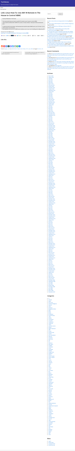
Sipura (49, 407)
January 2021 (51, 124)
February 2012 (51, 252)
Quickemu (50, 396)
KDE (49, 365)
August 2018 (51, 159)
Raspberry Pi (51, 399)
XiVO (49, 433)
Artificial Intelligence (52, 303)
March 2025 (50, 76)
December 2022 (51, 102)
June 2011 (50, 261)
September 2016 (51, 187)
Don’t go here (3, 9)
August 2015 (51, 204)
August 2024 (51, 77)
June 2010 (50, 275)
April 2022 (50, 110)
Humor (49, 360)
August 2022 (51, 104)
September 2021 (51, 115)
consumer (50, 320)
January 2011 (51, 267)
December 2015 (51, 199)
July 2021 (50, 116)
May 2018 (50, 163)
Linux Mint (50, 370)
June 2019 (50, 149)
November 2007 (51, 292)
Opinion (50, 384)
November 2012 (51, 244)
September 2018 (51, 158)
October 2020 (51, 128)
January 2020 (51, 140)
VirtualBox (50, 422)
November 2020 (51, 127)
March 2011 (50, 264)
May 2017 (50, 176)
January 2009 (51, 285)
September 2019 (51, 145)
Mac (49, 371)
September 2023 (51, 90)
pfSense (50, 390)
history (49, 354)
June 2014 (50, 222)
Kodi (49, 366)
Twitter (50, 415)
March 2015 (50, 210)
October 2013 (51, 233)
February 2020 (51, 138)
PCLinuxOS (50, 388)
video (49, 420)
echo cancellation (52, 335)
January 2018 (51, 169)
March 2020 (50, 137)
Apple (49, 301)
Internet (50, 361)
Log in (49, 441)
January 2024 (51, 86)
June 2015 (50, 206)
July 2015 (50, 205)
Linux (29, 48)
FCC (49, 341)
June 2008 (50, 288)
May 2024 (50, 81)
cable (49, 316)
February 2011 (51, 265)
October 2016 (51, 186)
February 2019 (51, 154)
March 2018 (50, 166)
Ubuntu (50, 416)
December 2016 (51, 183)
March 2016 (50, 195)
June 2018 (50, 162)
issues (49, 364)
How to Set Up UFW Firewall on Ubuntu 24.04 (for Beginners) (61, 23)
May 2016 (50, 192)
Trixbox (50, 412)
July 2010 (50, 273)
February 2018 (51, 167)
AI (48, 298)
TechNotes (5, 2)
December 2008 (51, 286)
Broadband (50, 314)
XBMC (32, 48)
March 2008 (50, 290)
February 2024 (51, 85)
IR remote (39, 48)
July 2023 (50, 93)
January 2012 (51, 254)
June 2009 (50, 282)
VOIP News (50, 426)
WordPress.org (51, 445)
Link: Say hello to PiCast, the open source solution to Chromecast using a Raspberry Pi (34, 53)
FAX (49, 340)
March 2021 (50, 121)
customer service (51, 326)
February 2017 (51, 180)
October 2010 (51, 271)
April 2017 (50, 178)
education (50, 337)
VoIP (49, 425)
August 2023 (51, 91)
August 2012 (51, 248)
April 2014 (50, 225)
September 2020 (51, 129)
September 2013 (51, 234)
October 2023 (51, 89)
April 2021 (50, 120)
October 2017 (51, 172)
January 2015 (51, 213)
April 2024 (50, 82)
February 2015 (51, 212)
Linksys (50, 367)
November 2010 (51, 269)
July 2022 (50, 106)
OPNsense (50, 386)
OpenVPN (50, 383)
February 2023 (51, 99)
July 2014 (50, 221)
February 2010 (51, 277)
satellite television (52, 403)
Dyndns (50, 333)
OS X (49, 387)
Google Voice (51, 352)
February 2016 (51, 196)
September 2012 (51, 247)
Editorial (50, 336)
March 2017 (50, 179)
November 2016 (51, 184)
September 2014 (51, 218)
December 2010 (51, 268)
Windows (50, 429)
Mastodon (50, 374)
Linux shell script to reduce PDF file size (56, 44)
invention (50, 362)
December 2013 (51, 230)
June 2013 (50, 238)
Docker (49, 331)
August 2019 (51, 146)
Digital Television (52, 328)
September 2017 (51, 174)
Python (49, 395)
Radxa (49, 398)
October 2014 (51, 217)
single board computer (53, 405)
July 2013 (50, 237)
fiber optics (50, 344)
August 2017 (51, 175)
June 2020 (50, 133)
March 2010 (50, 276)
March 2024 (50, 83)
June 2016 (50, 191)
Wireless (50, 430)
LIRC (42, 48)
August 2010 (51, 272)
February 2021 (51, 123)
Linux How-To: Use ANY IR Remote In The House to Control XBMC (15, 33)
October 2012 (51, 246)
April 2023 (50, 97)
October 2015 (51, 201)
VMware (50, 424)
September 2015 (51, 203)
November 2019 (51, 142)
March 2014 (50, 226)
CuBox (49, 324)
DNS (49, 330)
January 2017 (51, 182)
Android (50, 299)
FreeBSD (50, 345)
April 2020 (50, 136)
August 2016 (51, 188)
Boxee (49, 313)
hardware (50, 353)
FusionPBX (50, 349)
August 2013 (51, 235)
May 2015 (50, 208)
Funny (49, 348)
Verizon (50, 419)
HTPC (27, 48)
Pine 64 (50, 391)
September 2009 (51, 281)
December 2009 (51, 280)
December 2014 (51, 214)
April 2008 (50, 289)
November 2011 (51, 255)
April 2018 (50, 165)
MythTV (50, 375)
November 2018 (51, 155)
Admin (12, 48)
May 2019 (50, 150)
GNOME (50, 350)
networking (50, 377)
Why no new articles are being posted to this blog (58, 21)
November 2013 (51, 231)
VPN (49, 428)
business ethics (51, 315)
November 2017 (51, 171)
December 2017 (51, 170)
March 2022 (50, 111)
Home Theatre (23, 48)
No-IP (49, 378)
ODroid (49, 381)
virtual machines (51, 421)
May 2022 (50, 108)
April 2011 (50, 263)
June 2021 (50, 117)
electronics (50, 339)
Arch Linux (50, 302)
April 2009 (50, 284)
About (1, 7)
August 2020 (51, 131)
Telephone (50, 411)
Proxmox (50, 394)
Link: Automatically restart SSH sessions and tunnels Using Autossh (10, 53)
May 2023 (50, 95)
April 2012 (50, 251)
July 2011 (50, 260)
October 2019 (51, 144)
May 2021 (50, 119)
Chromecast (50, 319)
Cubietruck (50, 323)
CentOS (50, 318)
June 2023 (50, 94)
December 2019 (51, 141)
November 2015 (51, 200)
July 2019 (50, 148)
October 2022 (51, 103)
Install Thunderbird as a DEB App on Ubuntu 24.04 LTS (59, 26)
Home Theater (17, 48)
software (50, 409)
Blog (49, 310)
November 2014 (51, 216)
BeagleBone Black (52, 309)
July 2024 (50, 78)
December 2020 (51, 125)
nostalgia (50, 379)
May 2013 (50, 239)
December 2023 (51, 87)
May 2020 (50, 134)
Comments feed (51, 443)
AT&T (49, 306)
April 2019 (50, 151)
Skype (49, 408)
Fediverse (50, 343)
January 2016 (51, 197)
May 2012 (50, 250)
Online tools (50, 382)
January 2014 (51, 229)
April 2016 (50, 193)
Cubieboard (50, 322)
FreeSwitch (50, 347)
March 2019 (50, 153)
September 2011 (51, 258)
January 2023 (51, 100)
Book (49, 311)
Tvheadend (50, 413)
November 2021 (51, 114)
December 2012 (51, 243)
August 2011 (51, 259)
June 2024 (50, 80)
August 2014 (51, 220)
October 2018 (51, 157)
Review (49, 400)
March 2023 (50, 98)
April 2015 (50, 209)
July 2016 (50, 189)
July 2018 (50, 161)
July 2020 (50, 132)
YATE (49, 434)
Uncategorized (51, 417)
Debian (49, 327)
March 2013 (50, 242)
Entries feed (50, 442)
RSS (49, 402)
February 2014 (51, 227)
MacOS (49, 373)
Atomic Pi (50, 307)
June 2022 (50, 107)
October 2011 (51, 256)
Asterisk (50, 305)
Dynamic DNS (51, 332)
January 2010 (51, 278)
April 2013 (50, 241)
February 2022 (51, 112)
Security (50, 404)
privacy (49, 392)
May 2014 (50, 223)
